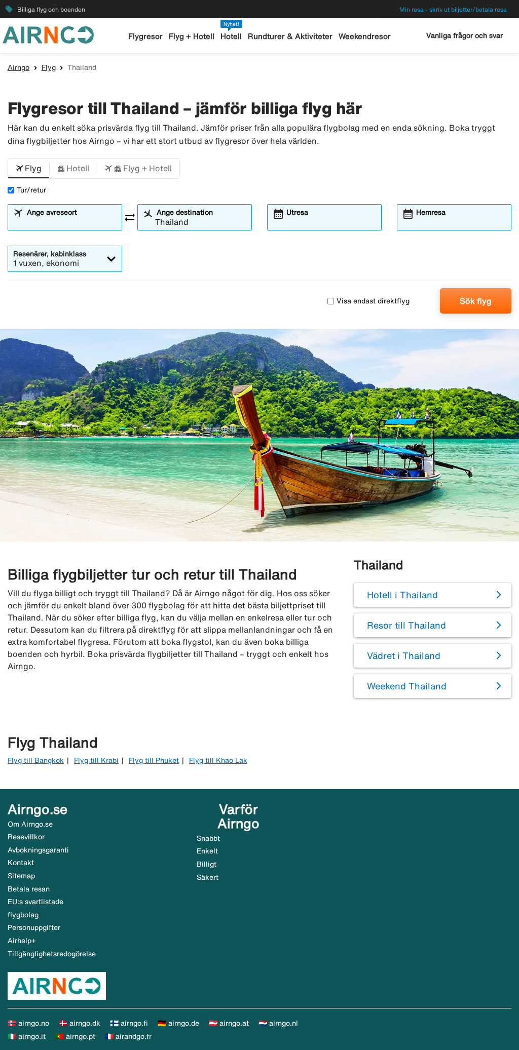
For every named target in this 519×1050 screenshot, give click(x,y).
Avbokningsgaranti (38, 849)
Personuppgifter (34, 927)
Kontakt (21, 862)
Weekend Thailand (407, 685)
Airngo (18, 67)
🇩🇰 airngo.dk (79, 1023)
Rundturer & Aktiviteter (290, 36)
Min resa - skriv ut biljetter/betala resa (453, 9)
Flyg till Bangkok (36, 760)
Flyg (49, 67)
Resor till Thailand (406, 625)
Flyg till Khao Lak (218, 760)
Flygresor (145, 36)
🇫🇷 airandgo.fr (128, 1036)
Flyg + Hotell (191, 36)
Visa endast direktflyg (373, 300)
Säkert (207, 877)
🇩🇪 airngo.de (178, 1023)
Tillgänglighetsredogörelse (52, 953)
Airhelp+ (22, 940)
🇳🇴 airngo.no (28, 1023)
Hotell (231, 36)
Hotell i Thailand (402, 594)
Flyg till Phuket (154, 760)
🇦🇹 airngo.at (229, 1023)
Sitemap (21, 875)
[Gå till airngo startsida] (48, 34)
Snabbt (208, 838)
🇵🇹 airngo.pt (75, 1036)
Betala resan (29, 888)
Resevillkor (26, 836)
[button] (28, 169)
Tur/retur (31, 189)
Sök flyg (476, 301)
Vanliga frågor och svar (464, 35)
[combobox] (71, 222)
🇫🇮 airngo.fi (129, 1023)
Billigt (206, 864)
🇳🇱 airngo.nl (278, 1023)
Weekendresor (365, 36)
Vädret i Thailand (403, 655)
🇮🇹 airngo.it (27, 1036)
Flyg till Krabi (96, 760)
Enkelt (207, 850)
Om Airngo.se (30, 824)
